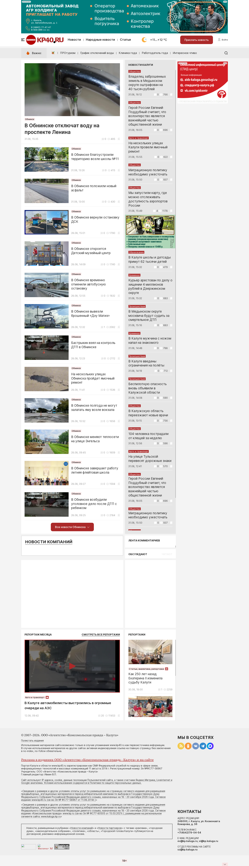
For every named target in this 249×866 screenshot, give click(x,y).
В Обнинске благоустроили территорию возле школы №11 (95, 157)
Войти (225, 39)
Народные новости (100, 39)
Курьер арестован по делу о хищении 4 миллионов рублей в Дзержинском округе (150, 286)
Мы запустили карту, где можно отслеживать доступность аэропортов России (148, 199)
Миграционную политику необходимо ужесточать (147, 172)
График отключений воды (97, 53)
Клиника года (128, 53)
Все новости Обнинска (70, 527)
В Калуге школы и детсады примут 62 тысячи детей (149, 259)
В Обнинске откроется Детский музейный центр (91, 251)
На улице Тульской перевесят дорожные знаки (149, 459)
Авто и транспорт (138, 138)
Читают (167, 554)
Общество (134, 71)
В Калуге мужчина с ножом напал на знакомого (149, 340)
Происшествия (137, 306)
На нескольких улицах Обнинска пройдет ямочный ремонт (93, 378)
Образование (136, 252)
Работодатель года (155, 53)
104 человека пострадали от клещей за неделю (148, 436)
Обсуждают (137, 554)
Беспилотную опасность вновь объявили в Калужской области (147, 388)
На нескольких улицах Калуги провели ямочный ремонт (148, 147)
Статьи (125, 39)
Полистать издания (32, 740)
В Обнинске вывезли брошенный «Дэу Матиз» (90, 314)
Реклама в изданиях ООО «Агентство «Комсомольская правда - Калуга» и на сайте (87, 760)
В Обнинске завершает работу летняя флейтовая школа (94, 470)
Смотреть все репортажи (101, 634)
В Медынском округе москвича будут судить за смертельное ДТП (148, 316)
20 (102, 715)
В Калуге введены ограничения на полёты (146, 363)
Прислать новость (196, 40)
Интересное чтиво (185, 53)
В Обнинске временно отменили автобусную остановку (88, 284)
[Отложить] (119, 138)
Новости (74, 39)
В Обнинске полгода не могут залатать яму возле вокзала (94, 408)
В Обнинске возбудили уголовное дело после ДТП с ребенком (94, 504)
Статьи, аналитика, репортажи (146, 669)
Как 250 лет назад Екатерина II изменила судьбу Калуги (145, 678)
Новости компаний (48, 541)
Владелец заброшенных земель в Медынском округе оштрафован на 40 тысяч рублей (147, 83)
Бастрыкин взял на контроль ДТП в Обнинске (93, 345)
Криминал (134, 275)
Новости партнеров (110, 828)
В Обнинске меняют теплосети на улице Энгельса (95, 439)
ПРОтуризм (67, 53)
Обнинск (29, 119)
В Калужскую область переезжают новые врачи (148, 413)
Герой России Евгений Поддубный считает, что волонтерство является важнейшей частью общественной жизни (147, 116)
